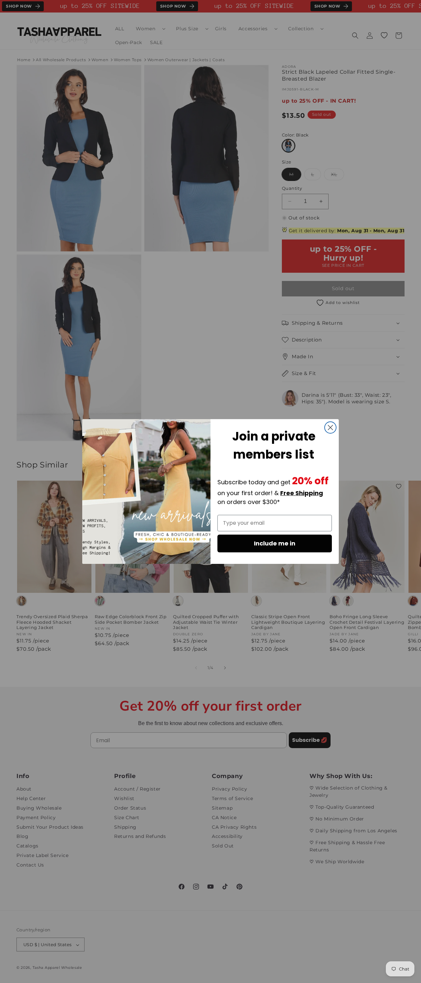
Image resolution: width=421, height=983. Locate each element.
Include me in (274, 543)
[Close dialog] (330, 427)
